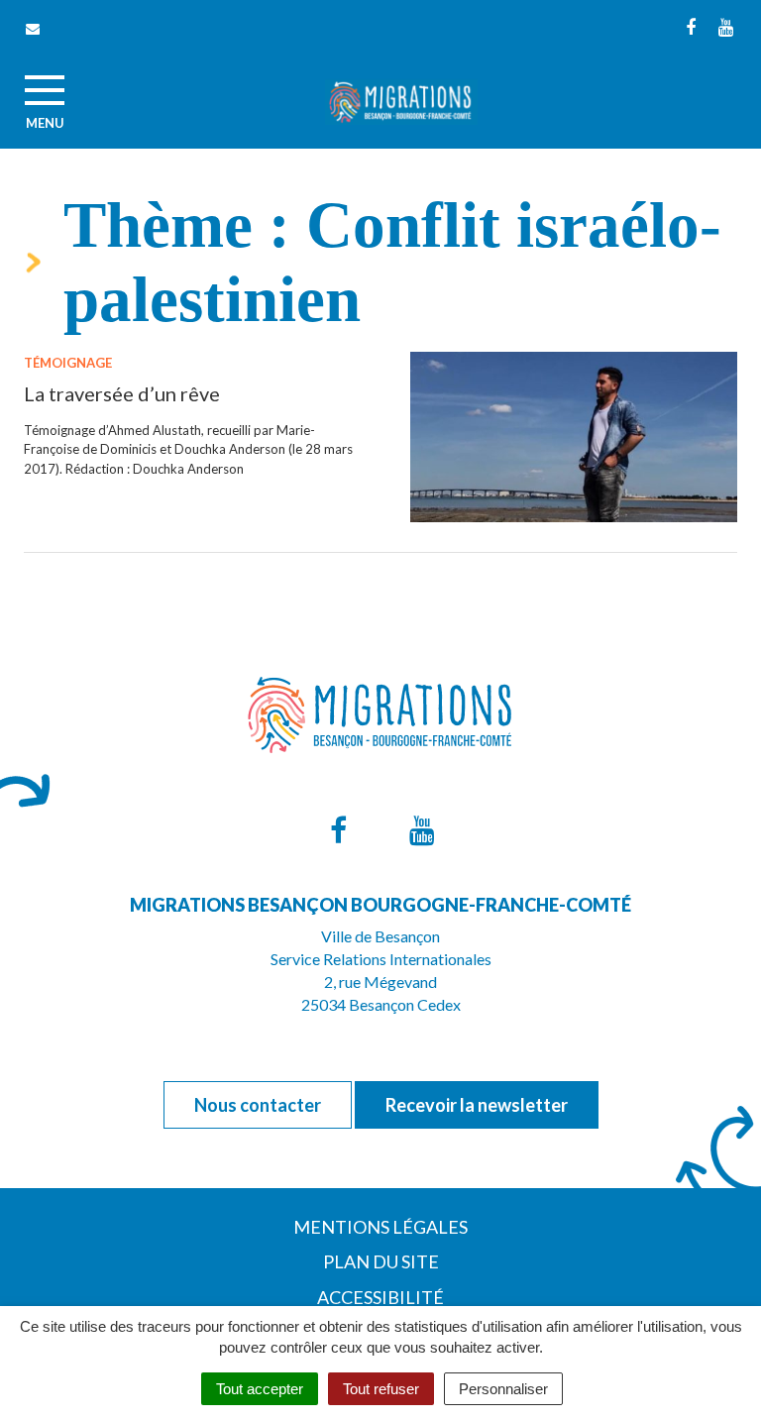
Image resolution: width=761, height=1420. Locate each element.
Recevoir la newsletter (476, 1105)
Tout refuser (381, 1388)
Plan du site (381, 1261)
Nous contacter (257, 1105)
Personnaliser (503, 1388)
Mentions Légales (380, 1227)
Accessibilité (380, 1297)
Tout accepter (259, 1388)
